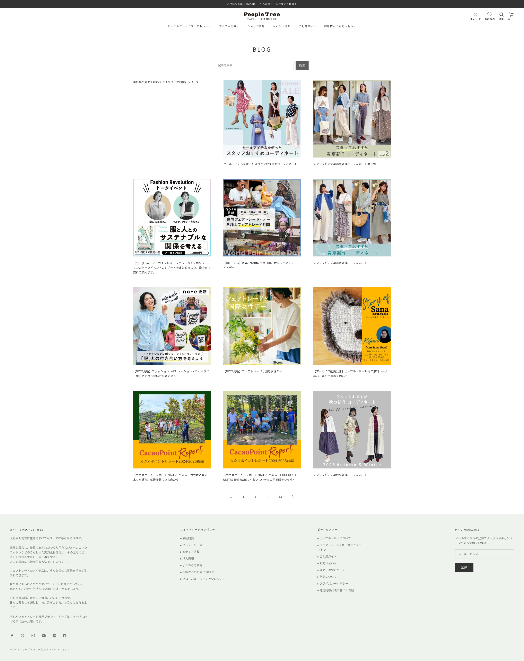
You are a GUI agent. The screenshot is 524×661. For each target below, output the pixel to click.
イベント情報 (281, 26)
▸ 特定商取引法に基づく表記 (335, 590)
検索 (302, 65)
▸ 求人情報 (187, 558)
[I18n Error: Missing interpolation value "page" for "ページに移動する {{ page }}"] (293, 496)
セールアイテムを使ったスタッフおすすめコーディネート (260, 164)
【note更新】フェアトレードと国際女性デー (252, 371)
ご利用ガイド (307, 26)
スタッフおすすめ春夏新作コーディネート (340, 263)
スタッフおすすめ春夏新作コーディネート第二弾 (344, 164)
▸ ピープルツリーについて (334, 538)
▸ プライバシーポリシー (332, 583)
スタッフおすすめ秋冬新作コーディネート (340, 475)
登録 (464, 567)
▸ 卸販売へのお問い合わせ (197, 572)
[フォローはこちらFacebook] (12, 636)
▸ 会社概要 (187, 538)
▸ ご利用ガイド (327, 556)
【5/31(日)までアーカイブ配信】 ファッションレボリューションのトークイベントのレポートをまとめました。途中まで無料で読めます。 (171, 267)
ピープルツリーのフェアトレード (189, 26)
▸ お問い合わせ (327, 563)
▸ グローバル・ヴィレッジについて (202, 579)
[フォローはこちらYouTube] (44, 636)
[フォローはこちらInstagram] (33, 636)
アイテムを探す (229, 26)
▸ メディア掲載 (189, 552)
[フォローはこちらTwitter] (22, 636)
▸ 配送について (327, 577)
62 (280, 496)
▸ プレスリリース (191, 545)
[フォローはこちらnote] (65, 636)
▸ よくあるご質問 (191, 565)
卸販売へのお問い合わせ (340, 26)
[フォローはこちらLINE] (54, 636)
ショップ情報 (256, 26)
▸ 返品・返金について (331, 570)
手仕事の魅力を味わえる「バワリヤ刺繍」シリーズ (166, 82)
